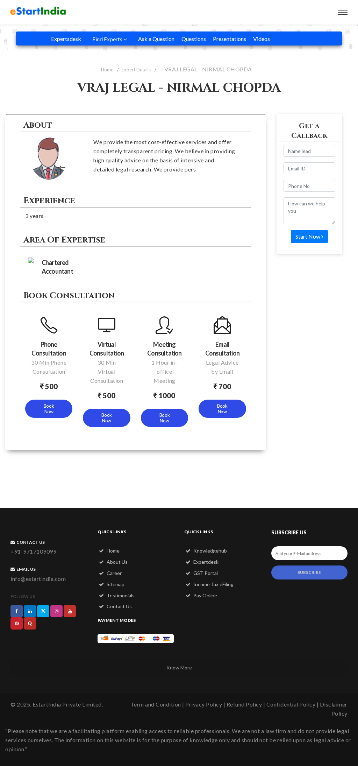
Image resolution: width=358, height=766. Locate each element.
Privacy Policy (203, 704)
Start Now (308, 236)
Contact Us (119, 606)
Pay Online (204, 595)
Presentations (229, 38)
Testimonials (120, 595)
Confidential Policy (291, 704)
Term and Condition (156, 704)
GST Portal (205, 573)
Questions (193, 38)
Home (107, 69)
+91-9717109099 (33, 551)
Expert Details (136, 69)
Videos (261, 38)
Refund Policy (244, 704)
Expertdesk (205, 562)
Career (114, 573)
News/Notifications (75, 50)
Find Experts (107, 39)
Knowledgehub (209, 551)
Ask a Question (156, 38)
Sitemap (115, 584)
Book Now (49, 408)
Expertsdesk (66, 38)
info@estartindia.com (38, 578)
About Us (117, 562)
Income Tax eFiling (213, 584)
